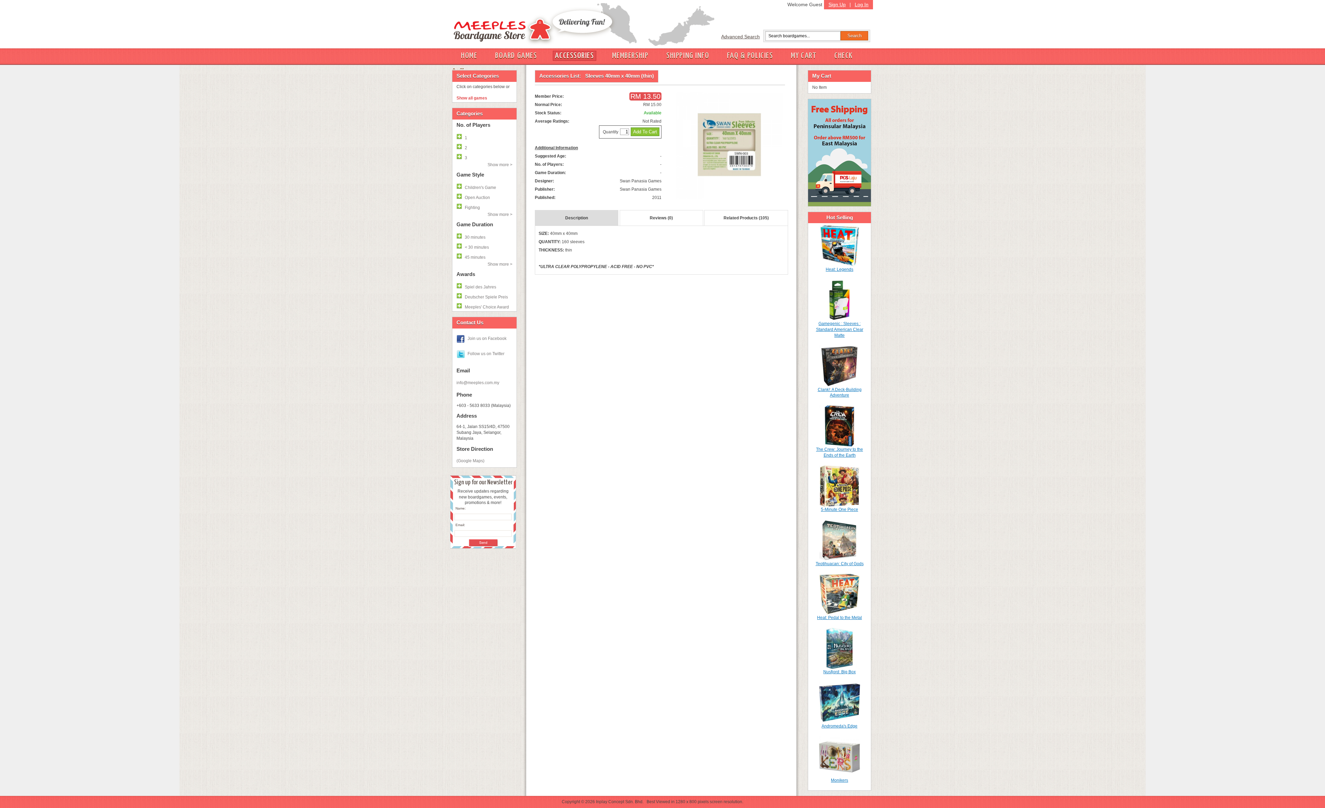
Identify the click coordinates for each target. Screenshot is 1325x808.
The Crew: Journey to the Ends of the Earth (839, 452)
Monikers (839, 780)
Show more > (500, 164)
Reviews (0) (661, 218)
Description (576, 218)
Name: (460, 508)
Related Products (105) (746, 218)
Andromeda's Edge (839, 726)
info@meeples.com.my (478, 382)
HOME (469, 56)
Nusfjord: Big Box (839, 671)
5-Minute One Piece (839, 509)
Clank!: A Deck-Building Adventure (840, 392)
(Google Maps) (470, 460)
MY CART (803, 56)
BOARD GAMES (516, 56)
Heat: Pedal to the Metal (839, 617)
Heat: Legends (839, 269)
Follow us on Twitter (486, 354)
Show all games (472, 98)
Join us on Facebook (487, 338)
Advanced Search (740, 36)
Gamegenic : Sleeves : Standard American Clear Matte (839, 329)
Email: (460, 525)
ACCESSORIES (574, 56)
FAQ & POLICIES (750, 56)
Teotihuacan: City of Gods (840, 563)
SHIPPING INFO (687, 56)
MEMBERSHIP (630, 56)
